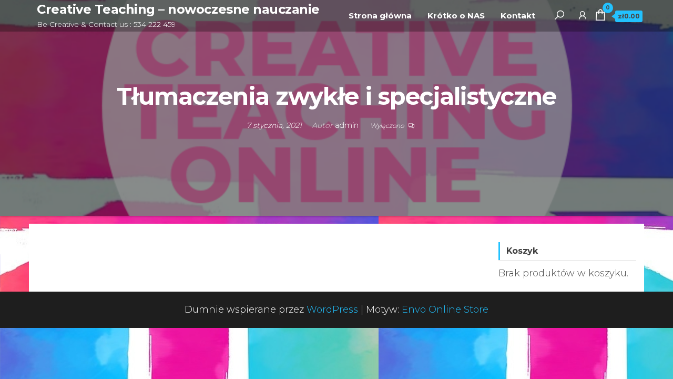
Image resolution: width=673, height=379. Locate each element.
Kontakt (518, 16)
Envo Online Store (445, 309)
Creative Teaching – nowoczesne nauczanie (178, 9)
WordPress (332, 309)
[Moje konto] (582, 14)
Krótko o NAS (456, 16)
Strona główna (380, 16)
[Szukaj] (559, 14)
